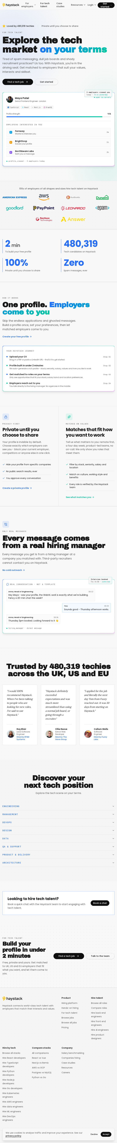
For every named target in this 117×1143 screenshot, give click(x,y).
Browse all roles (99, 1003)
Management (10, 814)
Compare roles (99, 1007)
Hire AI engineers (100, 1029)
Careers (66, 1072)
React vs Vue (39, 1057)
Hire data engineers (12, 1106)
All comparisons (40, 1053)
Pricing (65, 1027)
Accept (106, 1134)
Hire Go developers (12, 1088)
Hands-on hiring (70, 1007)
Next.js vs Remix (40, 1062)
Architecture (11, 862)
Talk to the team (100, 956)
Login (90, 4)
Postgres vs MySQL (42, 1072)
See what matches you (78, 497)
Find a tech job (15, 81)
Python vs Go (39, 1077)
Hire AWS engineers (12, 1101)
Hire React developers (14, 1057)
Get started (105, 5)
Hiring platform (69, 1003)
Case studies (60, 5)
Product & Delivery (16, 854)
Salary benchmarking (73, 1053)
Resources (77, 4)
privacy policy (13, 1135)
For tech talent (45, 5)
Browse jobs (68, 1017)
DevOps (7, 822)
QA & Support (11, 846)
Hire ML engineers (11, 1111)
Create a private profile (15, 488)
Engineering (11, 806)
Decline (94, 1134)
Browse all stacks (11, 1053)
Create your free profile (15, 336)
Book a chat (100, 903)
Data (5, 838)
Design (7, 830)
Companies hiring (71, 1057)
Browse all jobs (69, 1022)
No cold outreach (12, 570)
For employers (27, 5)
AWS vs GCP (38, 1067)
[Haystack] (10, 5)
